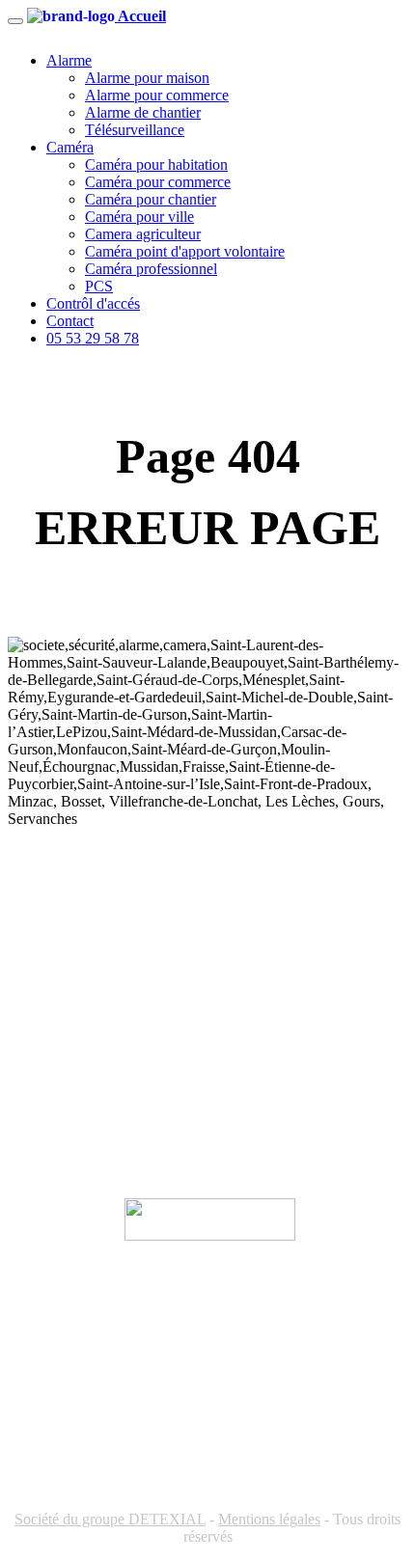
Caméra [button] (70, 147)
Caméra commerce (65, 1039)
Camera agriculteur (143, 234)
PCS (99, 286)
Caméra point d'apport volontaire (185, 251)
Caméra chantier (57, 1070)
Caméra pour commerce (158, 182)
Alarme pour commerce (157, 95)
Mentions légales (269, 1519)
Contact (70, 321)
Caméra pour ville (139, 216)
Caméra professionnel (151, 268)
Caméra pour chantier (150, 199)
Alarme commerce (64, 947)
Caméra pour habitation (156, 164)
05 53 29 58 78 (92, 338)
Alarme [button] (69, 60)
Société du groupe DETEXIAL (110, 1519)
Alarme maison (54, 916)
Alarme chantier (58, 978)
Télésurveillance (134, 130)
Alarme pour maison (147, 77)
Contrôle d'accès (58, 1132)
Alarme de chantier (143, 112)
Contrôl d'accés (93, 303)
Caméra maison (55, 1008)
